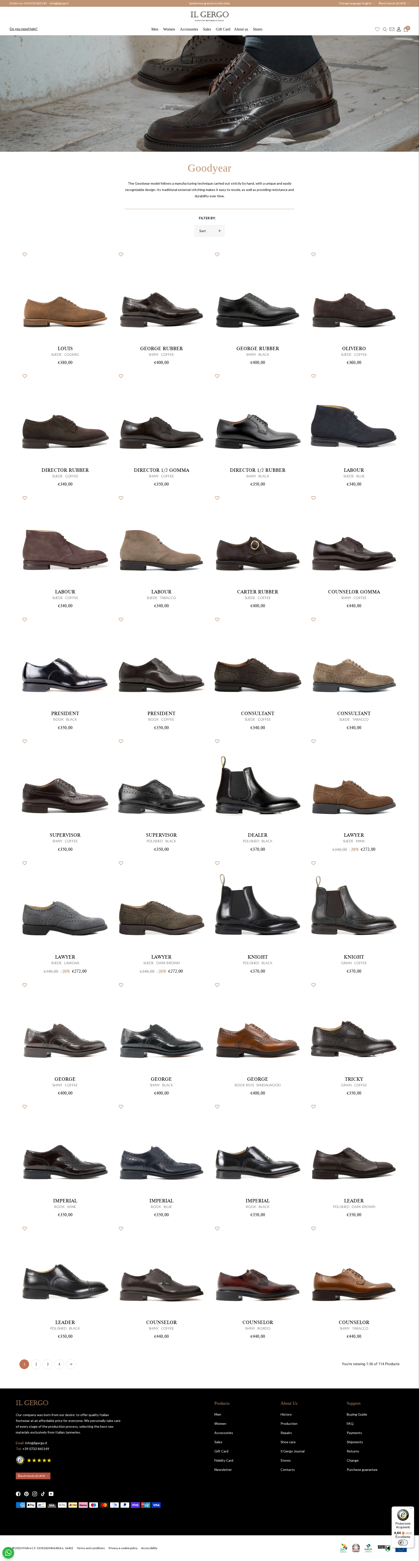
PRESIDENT (65, 713)
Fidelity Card (223, 1460)
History (286, 1414)
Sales (207, 29)
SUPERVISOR (65, 835)
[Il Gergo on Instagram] (34, 1493)
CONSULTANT (257, 713)
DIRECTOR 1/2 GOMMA (161, 470)
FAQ (350, 1423)
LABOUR (354, 470)
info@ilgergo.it (59, 3)
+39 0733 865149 (35, 3)
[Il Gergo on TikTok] (42, 1493)
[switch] (403, 1542)
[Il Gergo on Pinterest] (26, 1493)
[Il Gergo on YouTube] (51, 1493)
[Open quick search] (385, 29)
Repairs (286, 1433)
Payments (354, 1433)
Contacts (288, 1469)
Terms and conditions (91, 1548)
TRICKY (354, 1079)
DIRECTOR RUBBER (65, 470)
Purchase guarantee (362, 1469)
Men (154, 29)
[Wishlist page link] (377, 29)
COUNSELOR (161, 1322)
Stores (257, 29)
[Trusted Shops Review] (34, 1459)
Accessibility (149, 1548)
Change (353, 1460)
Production (289, 1423)
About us (241, 29)
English (367, 3)
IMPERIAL (65, 1201)
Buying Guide (357, 1414)
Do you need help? (24, 29)
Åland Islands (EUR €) (392, 3)
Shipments (355, 1442)
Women (169, 29)
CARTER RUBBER (257, 592)
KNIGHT (258, 957)
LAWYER (354, 835)
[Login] (397, 29)
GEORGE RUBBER (161, 349)
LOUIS (65, 349)
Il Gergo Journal (293, 1451)
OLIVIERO (354, 349)
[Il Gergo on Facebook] (18, 1493)
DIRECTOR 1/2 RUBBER (257, 470)
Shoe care (288, 1442)
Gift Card (223, 29)
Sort (202, 231)
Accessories (189, 29)
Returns (353, 1451)
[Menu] (411, 1509)
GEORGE (65, 1079)
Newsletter (223, 1469)
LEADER (354, 1201)
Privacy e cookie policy (123, 1548)
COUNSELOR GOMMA (354, 592)
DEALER (257, 835)
